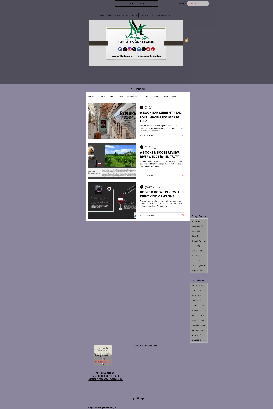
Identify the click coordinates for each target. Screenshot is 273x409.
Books (112, 96)
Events (147, 96)
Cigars (120, 96)
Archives (199, 280)
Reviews (157, 96)
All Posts (91, 96)
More (174, 96)
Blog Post (101, 96)
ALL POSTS (138, 89)
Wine (166, 96)
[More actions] (184, 107)
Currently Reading (133, 96)
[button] (186, 40)
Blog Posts (199, 216)
